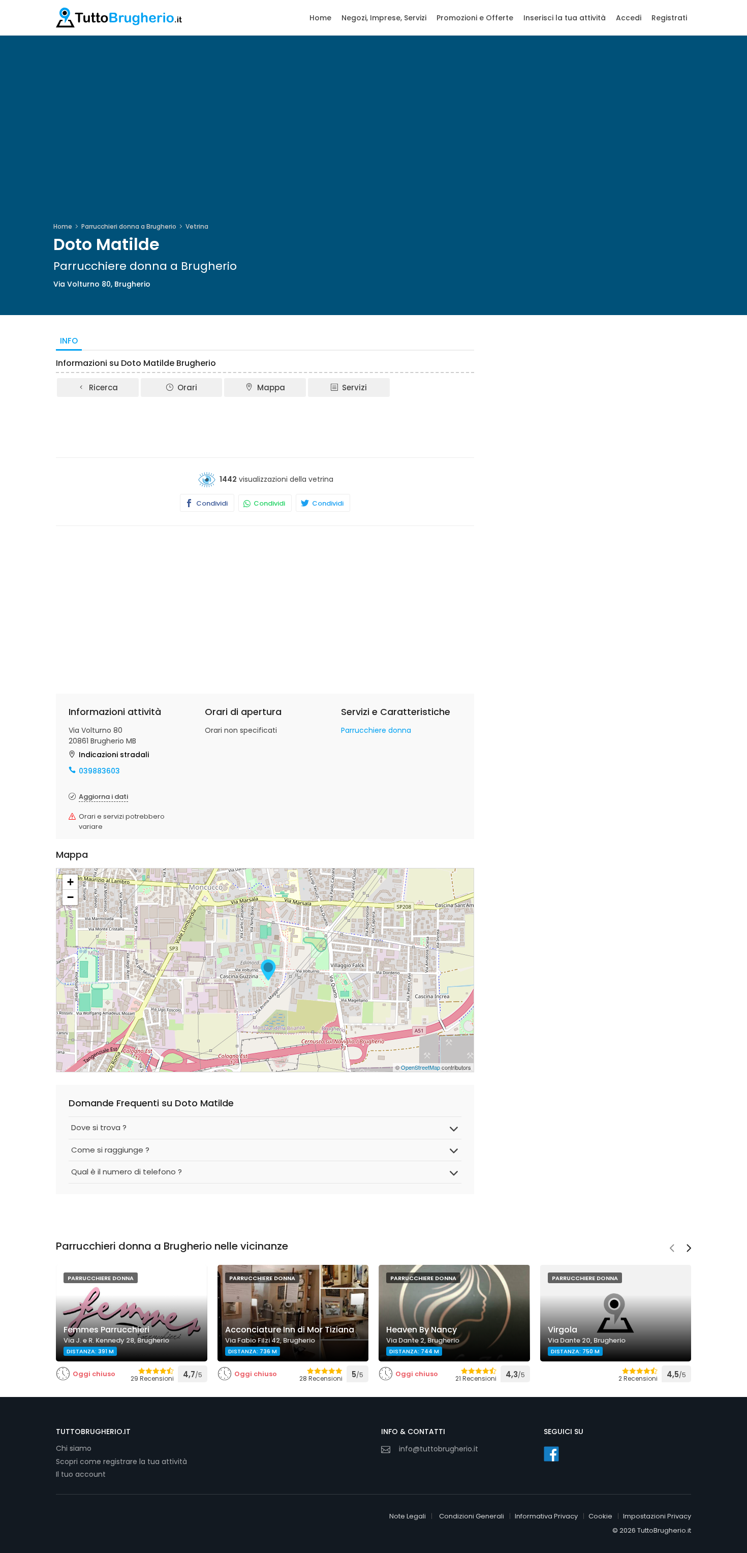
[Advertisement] (265, 426)
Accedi (628, 18)
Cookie (600, 1516)
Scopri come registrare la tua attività (121, 1461)
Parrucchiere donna (376, 730)
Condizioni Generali (471, 1516)
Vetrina (196, 226)
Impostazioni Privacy (657, 1516)
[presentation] (672, 1249)
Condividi (211, 503)
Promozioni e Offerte (475, 18)
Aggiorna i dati (103, 796)
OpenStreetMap (420, 1067)
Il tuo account (81, 1474)
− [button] (70, 897)
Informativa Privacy (546, 1516)
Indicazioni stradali (114, 755)
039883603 (99, 771)
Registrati (669, 18)
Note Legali (407, 1516)
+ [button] (70, 882)
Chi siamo (73, 1448)
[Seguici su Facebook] (551, 1454)
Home (320, 18)
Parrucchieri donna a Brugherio (128, 226)
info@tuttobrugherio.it (438, 1449)
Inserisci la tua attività (564, 18)
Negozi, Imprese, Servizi (383, 18)
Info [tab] (69, 340)
